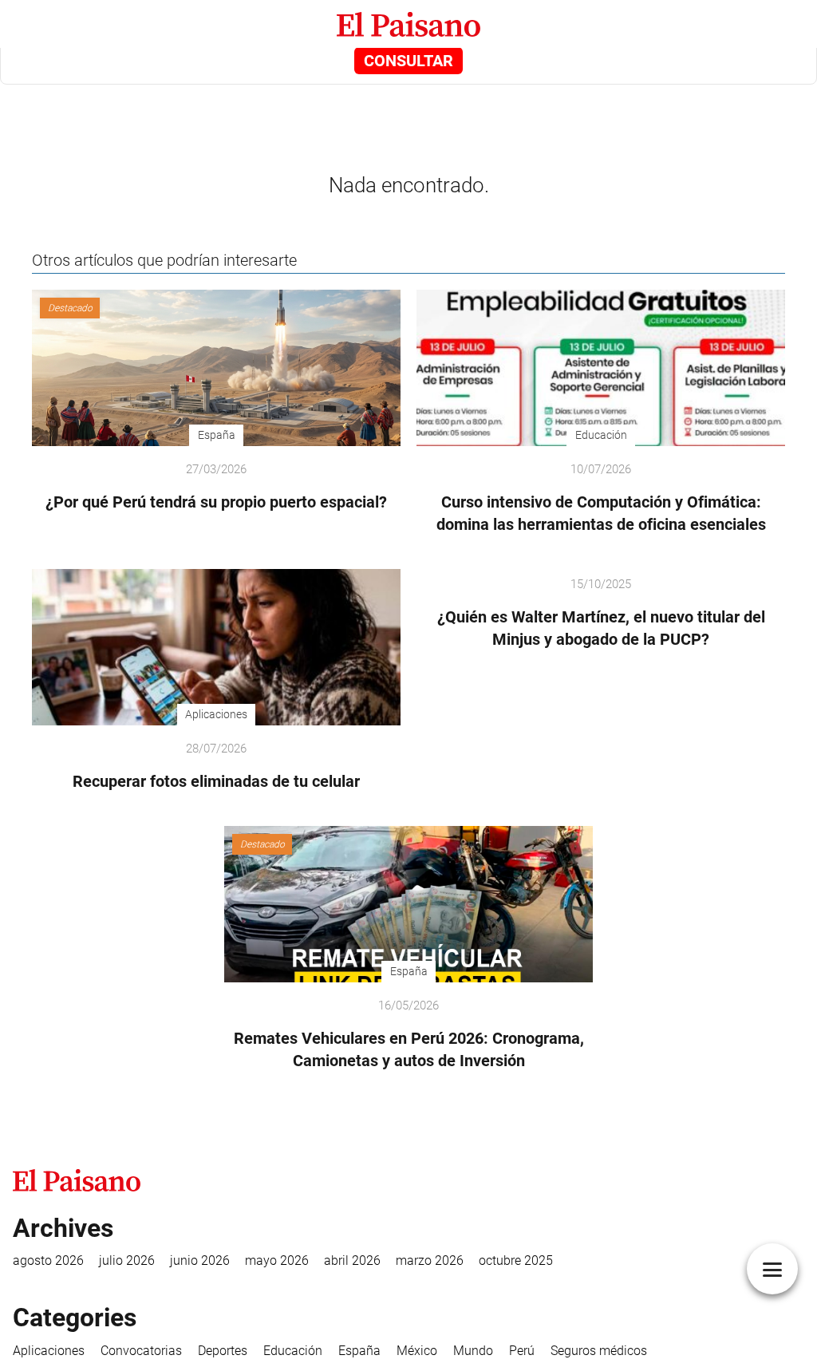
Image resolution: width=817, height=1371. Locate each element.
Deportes (222, 1350)
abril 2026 (352, 1260)
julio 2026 (127, 1260)
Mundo (473, 1350)
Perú (522, 1350)
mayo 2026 (277, 1260)
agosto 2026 (48, 1260)
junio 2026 (200, 1260)
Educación (292, 1350)
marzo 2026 (430, 1260)
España (359, 1350)
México (417, 1350)
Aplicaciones (49, 1350)
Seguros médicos (599, 1350)
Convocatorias (141, 1350)
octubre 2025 (516, 1260)
